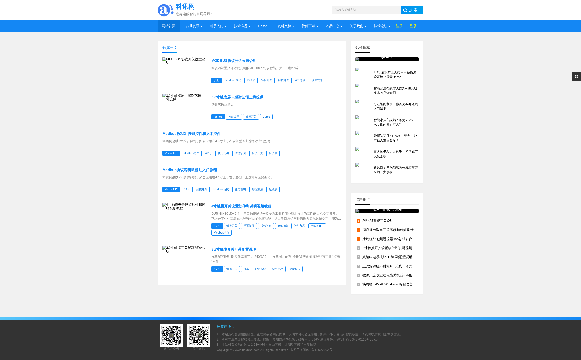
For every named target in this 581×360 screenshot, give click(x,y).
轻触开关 (266, 80)
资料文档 (284, 26)
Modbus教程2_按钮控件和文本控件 (191, 134)
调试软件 (317, 80)
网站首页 (168, 26)
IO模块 (251, 80)
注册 (399, 26)
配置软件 (249, 225)
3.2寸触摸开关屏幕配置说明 (233, 249)
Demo (262, 26)
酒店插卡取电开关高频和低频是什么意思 (393, 230)
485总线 (300, 80)
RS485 (218, 116)
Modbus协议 (233, 80)
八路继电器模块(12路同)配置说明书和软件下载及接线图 (404, 257)
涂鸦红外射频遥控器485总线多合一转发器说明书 (399, 239)
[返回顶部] (571, 319)
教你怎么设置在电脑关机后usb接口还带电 (394, 275)
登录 (413, 26)
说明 (216, 80)
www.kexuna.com (247, 350)
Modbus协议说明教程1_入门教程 (189, 170)
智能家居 (234, 116)
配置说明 (260, 268)
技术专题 (241, 26)
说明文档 (277, 268)
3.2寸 (217, 268)
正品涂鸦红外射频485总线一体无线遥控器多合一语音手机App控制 (412, 266)
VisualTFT (171, 153)
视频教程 (266, 225)
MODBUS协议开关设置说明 (234, 61)
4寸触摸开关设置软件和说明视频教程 (241, 206)
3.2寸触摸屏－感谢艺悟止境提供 (237, 97)
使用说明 (223, 153)
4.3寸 (208, 153)
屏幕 (246, 268)
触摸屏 (273, 153)
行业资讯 (192, 26)
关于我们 (356, 26)
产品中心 (332, 26)
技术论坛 (380, 26)
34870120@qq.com (366, 339)
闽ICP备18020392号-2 (319, 350)
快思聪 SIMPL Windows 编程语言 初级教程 (394, 284)
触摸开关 (283, 80)
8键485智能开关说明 (378, 221)
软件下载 (308, 26)
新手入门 (217, 26)
